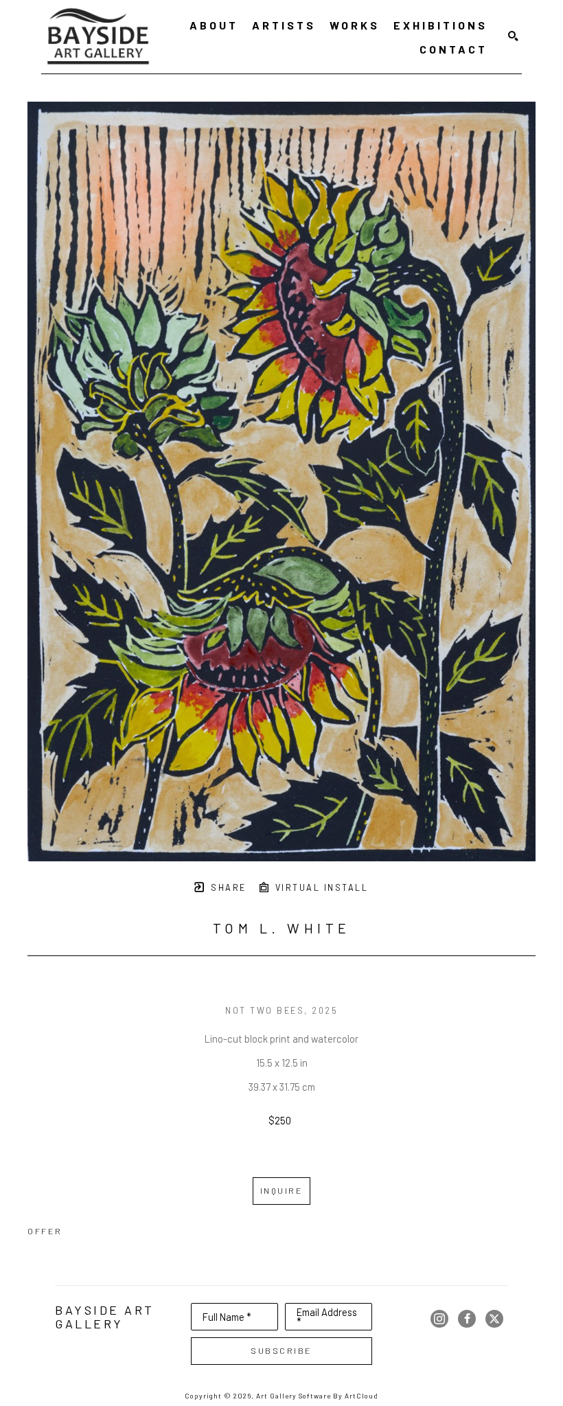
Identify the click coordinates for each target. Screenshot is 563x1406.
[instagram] (439, 1319)
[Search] (513, 37)
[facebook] (467, 1319)
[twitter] (494, 1319)
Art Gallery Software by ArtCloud (317, 1396)
